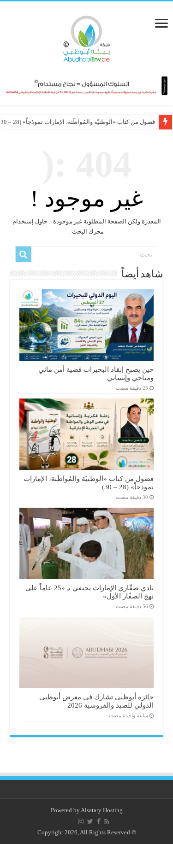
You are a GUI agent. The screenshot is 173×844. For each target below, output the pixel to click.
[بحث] (23, 254)
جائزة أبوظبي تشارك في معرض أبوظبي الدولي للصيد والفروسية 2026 (96, 701)
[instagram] (80, 821)
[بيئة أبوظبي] (86, 36)
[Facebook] (98, 821)
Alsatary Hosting (102, 810)
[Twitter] (90, 821)
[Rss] (106, 821)
